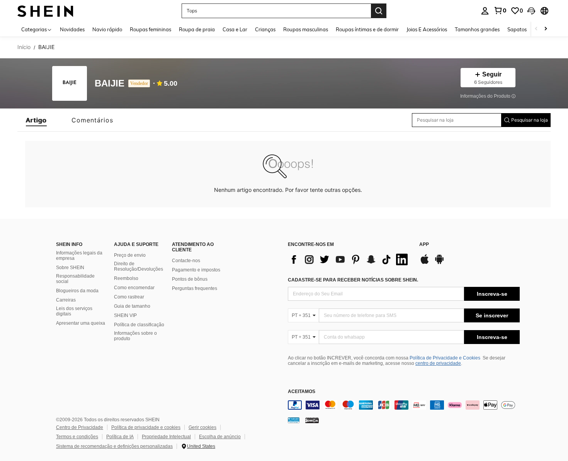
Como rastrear (129, 297)
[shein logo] (45, 11)
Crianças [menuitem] (265, 29)
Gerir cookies (202, 427)
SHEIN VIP (125, 315)
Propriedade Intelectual (166, 436)
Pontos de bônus (189, 279)
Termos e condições (77, 436)
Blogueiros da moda (77, 290)
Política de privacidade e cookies (145, 427)
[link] (500, 10)
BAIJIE (109, 83)
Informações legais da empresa (79, 255)
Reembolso (126, 278)
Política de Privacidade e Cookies (445, 358)
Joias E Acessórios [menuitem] (426, 29)
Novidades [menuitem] (72, 29)
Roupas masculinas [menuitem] (305, 29)
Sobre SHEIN (70, 267)
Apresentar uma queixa (80, 323)
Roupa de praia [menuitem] (197, 29)
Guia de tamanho (132, 306)
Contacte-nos (186, 260)
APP (424, 244)
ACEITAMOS (301, 391)
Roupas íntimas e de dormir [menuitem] (367, 29)
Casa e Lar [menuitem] (235, 29)
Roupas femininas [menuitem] (150, 29)
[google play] (439, 263)
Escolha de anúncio (220, 436)
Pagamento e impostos (196, 270)
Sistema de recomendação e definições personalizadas (114, 446)
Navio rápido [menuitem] (107, 29)
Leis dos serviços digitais (74, 311)
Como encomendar (134, 287)
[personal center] (485, 10)
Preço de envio (130, 255)
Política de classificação (139, 324)
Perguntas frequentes (194, 288)
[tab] (36, 120)
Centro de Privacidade (79, 427)
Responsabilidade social (75, 278)
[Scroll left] (536, 29)
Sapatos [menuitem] (517, 29)
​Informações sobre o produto (135, 335)
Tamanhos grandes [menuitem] (477, 29)
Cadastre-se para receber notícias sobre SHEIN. (353, 280)
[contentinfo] (404, 405)
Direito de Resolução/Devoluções (138, 266)
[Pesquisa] (378, 10)
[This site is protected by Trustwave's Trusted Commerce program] (293, 420)
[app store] (424, 263)
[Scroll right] (545, 29)
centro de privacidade (438, 363)
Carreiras (66, 300)
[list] (350, 259)
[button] (531, 10)
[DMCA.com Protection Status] (312, 420)
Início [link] (24, 47)
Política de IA (120, 436)
